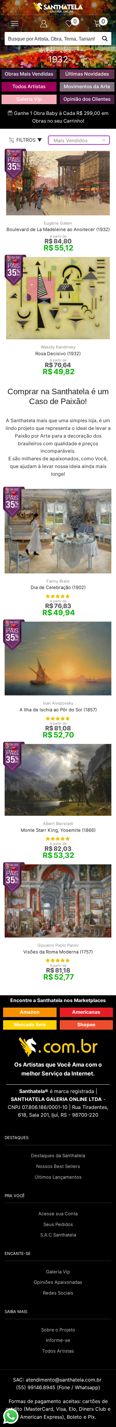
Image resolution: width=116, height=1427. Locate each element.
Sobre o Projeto (58, 1330)
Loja (65, 51)
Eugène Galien (58, 223)
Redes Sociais (58, 1293)
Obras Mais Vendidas (29, 74)
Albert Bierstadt (58, 823)
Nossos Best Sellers (58, 1166)
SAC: (58, 1380)
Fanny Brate (58, 581)
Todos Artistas (28, 86)
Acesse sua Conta (58, 1214)
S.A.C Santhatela (58, 1235)
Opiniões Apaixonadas (58, 1282)
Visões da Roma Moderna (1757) (58, 952)
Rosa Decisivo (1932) (58, 353)
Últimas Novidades (87, 74)
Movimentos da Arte (87, 86)
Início (47, 51)
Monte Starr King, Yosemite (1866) (58, 830)
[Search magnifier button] (104, 38)
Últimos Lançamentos (58, 1177)
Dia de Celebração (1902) (58, 587)
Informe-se (58, 1340)
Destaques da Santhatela (58, 1155)
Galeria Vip (29, 99)
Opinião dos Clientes (86, 99)
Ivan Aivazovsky (58, 703)
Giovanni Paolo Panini (58, 945)
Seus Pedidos (58, 1224)
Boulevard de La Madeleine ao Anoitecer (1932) (58, 229)
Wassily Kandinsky (58, 346)
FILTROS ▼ (29, 140)
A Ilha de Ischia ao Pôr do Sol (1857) (58, 710)
